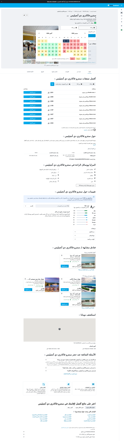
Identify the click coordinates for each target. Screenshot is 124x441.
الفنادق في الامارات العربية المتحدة (40, 416)
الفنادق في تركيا (92, 416)
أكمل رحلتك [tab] (70, 407)
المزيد (94, 144)
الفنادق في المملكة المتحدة (89, 420)
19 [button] (64, 48)
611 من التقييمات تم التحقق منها (82, 23)
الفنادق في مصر (67, 418)
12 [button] (64, 44)
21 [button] (81, 51)
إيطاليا (87, 11)
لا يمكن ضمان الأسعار (65, 427)
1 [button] (78, 41)
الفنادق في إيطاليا (67, 420)
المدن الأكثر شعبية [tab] (79, 407)
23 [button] (74, 51)
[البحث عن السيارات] (121, 15)
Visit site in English (52, 1)
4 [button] (59, 44)
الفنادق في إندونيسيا (67, 416)
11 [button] (67, 44)
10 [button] (71, 44)
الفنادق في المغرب (91, 414)
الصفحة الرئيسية (93, 11)
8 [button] (78, 44)
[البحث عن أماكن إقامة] (121, 12)
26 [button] (64, 51)
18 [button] (67, 48)
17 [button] (71, 48)
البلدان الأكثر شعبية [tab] (90, 407)
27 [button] (85, 55)
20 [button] (85, 51)
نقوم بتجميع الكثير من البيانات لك (87, 434)
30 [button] (74, 55)
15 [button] (78, 48)
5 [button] (64, 41)
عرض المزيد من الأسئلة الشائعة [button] (70, 373)
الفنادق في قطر (68, 414)
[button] (1, 1)
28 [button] (81, 55)
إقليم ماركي (79, 11)
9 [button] (74, 44)
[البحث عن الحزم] (121, 18)
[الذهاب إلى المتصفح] (121, 21)
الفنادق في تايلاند (43, 420)
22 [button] (78, 51)
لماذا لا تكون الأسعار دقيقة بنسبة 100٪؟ (85, 437)
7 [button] (81, 44)
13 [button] (85, 48)
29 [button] (78, 55)
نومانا (71, 11)
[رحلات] (121, 25)
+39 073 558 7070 (91, 21)
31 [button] (39, 55)
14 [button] (81, 48)
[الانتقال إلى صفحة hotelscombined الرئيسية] (113, 5)
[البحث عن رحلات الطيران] (121, 9)
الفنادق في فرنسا (43, 418)
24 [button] (71, 51)
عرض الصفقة (65, 266)
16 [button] (74, 48)
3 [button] (71, 41)
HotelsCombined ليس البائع (88, 431)
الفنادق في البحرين (91, 418)
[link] (86, 269)
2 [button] (74, 41)
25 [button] (67, 51)
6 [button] (52, 44)
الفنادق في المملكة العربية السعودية (39, 414)
